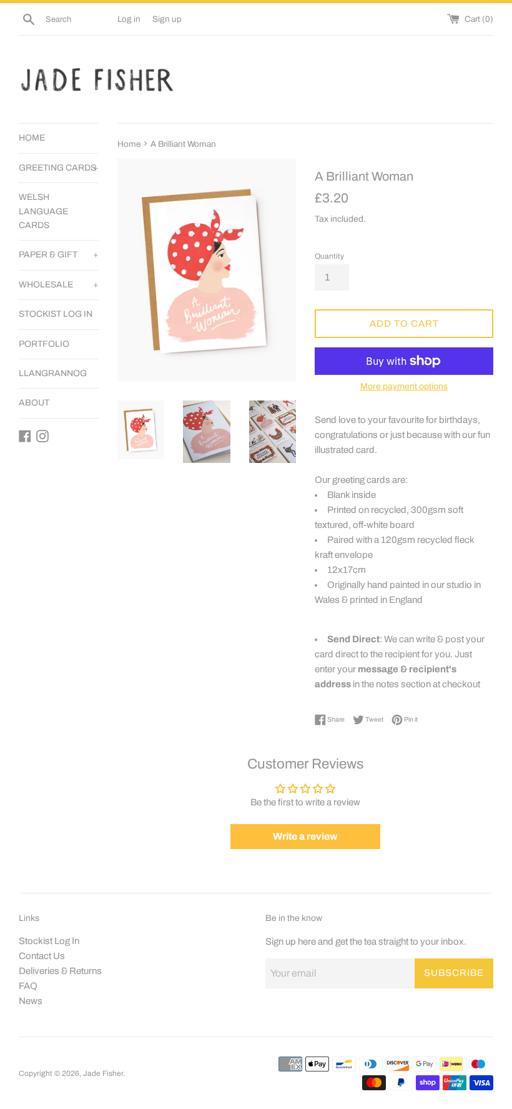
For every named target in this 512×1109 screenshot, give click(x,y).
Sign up (167, 19)
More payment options (404, 386)
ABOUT (34, 402)
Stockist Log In (49, 941)
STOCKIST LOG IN (55, 314)
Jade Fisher (103, 1073)
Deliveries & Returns (60, 971)
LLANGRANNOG (53, 373)
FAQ (28, 986)
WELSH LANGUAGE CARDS (43, 211)
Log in (128, 19)
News (30, 1001)
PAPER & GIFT (59, 254)
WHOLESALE (59, 284)
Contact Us (42, 956)
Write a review (305, 836)
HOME (32, 137)
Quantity (329, 256)
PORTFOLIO (44, 344)
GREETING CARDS (59, 167)
